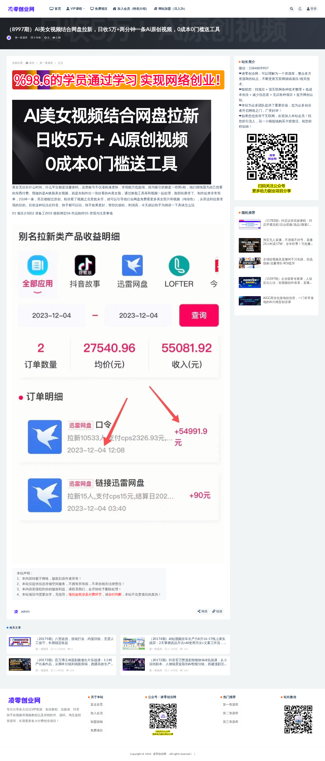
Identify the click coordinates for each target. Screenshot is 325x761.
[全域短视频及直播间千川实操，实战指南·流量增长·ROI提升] (250, 262)
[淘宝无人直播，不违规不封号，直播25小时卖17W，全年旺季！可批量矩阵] (250, 245)
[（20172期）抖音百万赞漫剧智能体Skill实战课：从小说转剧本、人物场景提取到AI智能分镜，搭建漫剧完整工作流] (134, 664)
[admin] (9, 38)
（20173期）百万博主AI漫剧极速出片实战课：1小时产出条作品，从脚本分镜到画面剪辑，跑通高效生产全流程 (73, 664)
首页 (58, 8)
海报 (203, 611)
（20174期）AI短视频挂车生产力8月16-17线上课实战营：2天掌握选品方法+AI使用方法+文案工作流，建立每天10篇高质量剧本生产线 (188, 643)
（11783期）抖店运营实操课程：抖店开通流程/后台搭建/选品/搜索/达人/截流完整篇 (287, 224)
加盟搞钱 (96, 721)
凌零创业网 (159, 754)
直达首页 (96, 704)
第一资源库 (21, 37)
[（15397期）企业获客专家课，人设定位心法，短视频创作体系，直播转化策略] (250, 282)
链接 (218, 611)
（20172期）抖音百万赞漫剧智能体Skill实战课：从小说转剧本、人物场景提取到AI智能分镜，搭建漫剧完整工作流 (188, 664)
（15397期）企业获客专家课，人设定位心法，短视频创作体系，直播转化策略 (288, 282)
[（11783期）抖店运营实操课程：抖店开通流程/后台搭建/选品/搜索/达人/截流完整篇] (250, 224)
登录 (313, 8)
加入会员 (96, 713)
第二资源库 (230, 713)
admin (25, 611)
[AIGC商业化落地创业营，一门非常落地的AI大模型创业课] (250, 300)
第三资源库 (230, 721)
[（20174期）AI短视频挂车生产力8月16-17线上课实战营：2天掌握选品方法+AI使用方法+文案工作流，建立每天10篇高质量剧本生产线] (134, 643)
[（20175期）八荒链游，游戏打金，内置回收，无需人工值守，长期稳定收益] (20, 642)
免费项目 (101, 8)
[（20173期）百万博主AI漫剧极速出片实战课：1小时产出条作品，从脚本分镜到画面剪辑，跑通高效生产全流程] (20, 664)
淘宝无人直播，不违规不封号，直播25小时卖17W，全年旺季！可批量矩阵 (288, 244)
